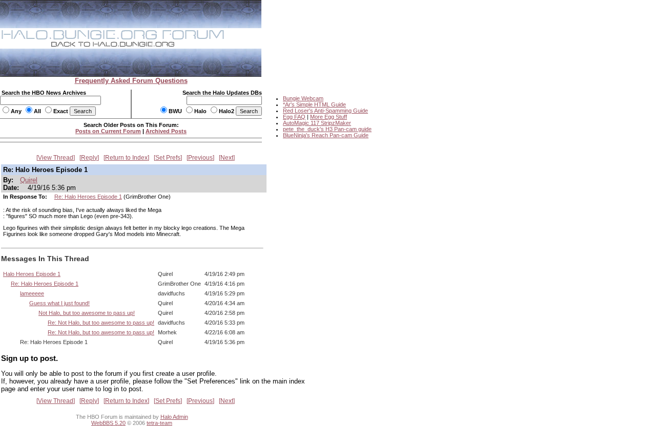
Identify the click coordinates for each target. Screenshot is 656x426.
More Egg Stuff (328, 117)
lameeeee (32, 293)
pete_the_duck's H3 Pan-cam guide (327, 129)
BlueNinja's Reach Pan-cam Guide (325, 135)
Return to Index (126, 157)
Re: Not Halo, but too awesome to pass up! (101, 323)
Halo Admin (174, 417)
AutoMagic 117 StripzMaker (317, 123)
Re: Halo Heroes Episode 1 (88, 197)
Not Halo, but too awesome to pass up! (86, 313)
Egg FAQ (294, 117)
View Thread (55, 157)
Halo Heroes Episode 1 (31, 274)
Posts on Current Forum (108, 131)
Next (226, 157)
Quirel (28, 180)
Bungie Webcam (303, 98)
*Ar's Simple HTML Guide (314, 104)
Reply (89, 157)
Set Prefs (167, 157)
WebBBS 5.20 (108, 423)
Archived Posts (166, 131)
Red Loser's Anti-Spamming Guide (325, 111)
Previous (200, 157)
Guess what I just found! (59, 303)
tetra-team (159, 423)
